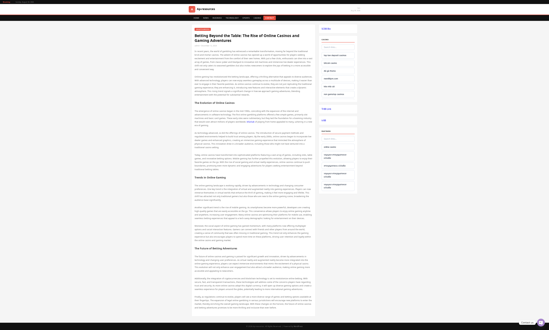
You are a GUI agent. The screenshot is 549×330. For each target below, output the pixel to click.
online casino (330, 147)
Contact (269, 18)
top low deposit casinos (335, 55)
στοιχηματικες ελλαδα (335, 165)
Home (196, 18)
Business (217, 18)
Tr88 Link (326, 109)
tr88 (324, 120)
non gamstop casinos (334, 94)
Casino (257, 18)
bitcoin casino (330, 63)
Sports (246, 18)
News (206, 18)
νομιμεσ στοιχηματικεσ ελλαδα (335, 156)
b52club (250, 121)
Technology (232, 18)
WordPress (298, 326)
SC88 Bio (326, 28)
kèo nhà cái (329, 86)
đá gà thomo (330, 71)
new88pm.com (331, 78)
